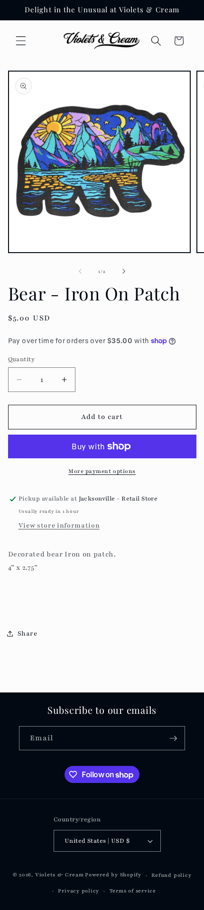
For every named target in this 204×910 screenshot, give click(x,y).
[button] (20, 40)
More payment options (102, 471)
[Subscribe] (173, 738)
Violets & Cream (59, 875)
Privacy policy (78, 890)
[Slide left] (80, 271)
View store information (59, 525)
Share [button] (27, 633)
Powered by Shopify (113, 875)
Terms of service (133, 890)
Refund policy (171, 875)
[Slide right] (123, 271)
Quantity (21, 359)
